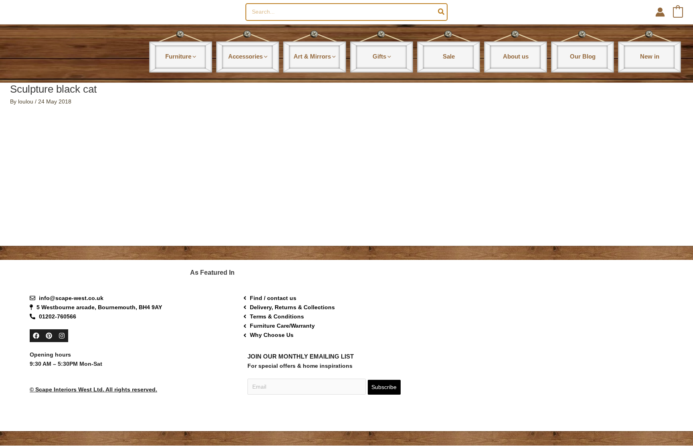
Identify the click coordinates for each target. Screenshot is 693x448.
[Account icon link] (660, 12)
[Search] (441, 12)
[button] (193, 56)
